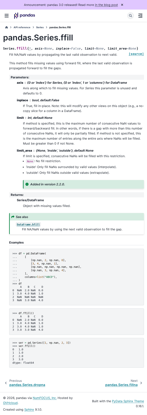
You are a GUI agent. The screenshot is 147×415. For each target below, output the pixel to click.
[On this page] (140, 15)
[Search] (130, 15)
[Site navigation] (6, 15)
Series (40, 27)
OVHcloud (10, 403)
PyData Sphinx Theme (128, 401)
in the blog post (106, 5)
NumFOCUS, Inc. (45, 398)
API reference (22, 27)
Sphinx (29, 409)
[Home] (6, 27)
